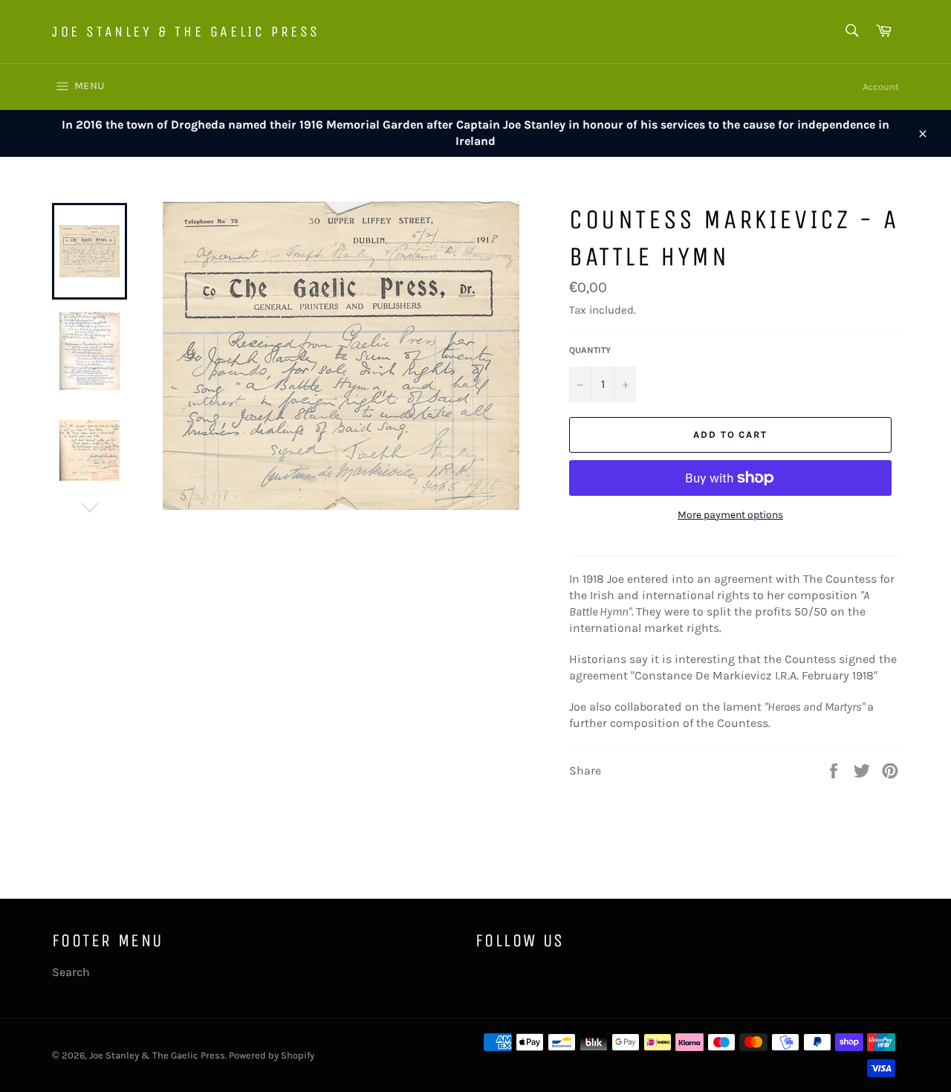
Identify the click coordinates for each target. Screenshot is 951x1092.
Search (71, 972)
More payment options (730, 514)
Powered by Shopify (271, 1055)
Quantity (590, 350)
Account (881, 86)
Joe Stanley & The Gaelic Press (186, 31)
